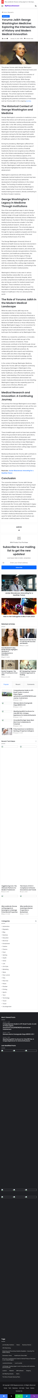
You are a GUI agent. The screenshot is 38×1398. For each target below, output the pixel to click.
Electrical (5, 940)
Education (5, 938)
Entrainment (6, 943)
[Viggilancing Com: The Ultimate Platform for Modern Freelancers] (9, 815)
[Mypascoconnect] (12, 6)
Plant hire (5, 980)
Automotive (6, 926)
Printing (5, 989)
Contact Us (19, 1391)
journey (28, 101)
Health (4, 958)
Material (11, 1370)
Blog (4, 932)
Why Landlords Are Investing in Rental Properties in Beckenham (26, 909)
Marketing (5, 969)
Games (32, 1388)
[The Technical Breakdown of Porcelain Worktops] (31, 1192)
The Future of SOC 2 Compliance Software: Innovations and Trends (28, 888)
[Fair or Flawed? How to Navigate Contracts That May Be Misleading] (31, 1199)
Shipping (28, 1370)
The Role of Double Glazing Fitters (11, 1377)
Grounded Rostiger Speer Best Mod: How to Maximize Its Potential (23, 722)
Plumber (5, 986)
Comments (30, 684)
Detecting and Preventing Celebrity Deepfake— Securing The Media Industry (18, 1351)
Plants (4, 983)
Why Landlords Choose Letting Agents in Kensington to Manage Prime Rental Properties (9, 909)
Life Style (5, 966)
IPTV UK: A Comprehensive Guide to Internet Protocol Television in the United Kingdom (18, 1359)
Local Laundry (18, 1363)
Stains (17, 1373)
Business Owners (26, 1344)
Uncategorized (7, 1006)
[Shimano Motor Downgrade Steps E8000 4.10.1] (7, 705)
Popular (6, 684)
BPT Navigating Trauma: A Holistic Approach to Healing (28, 673)
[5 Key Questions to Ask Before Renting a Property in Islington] (7, 731)
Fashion (5, 946)
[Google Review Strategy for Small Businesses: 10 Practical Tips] (7, 1053)
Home (5, 12)
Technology (6, 998)
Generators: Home (7, 1355)
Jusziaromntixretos (7, 1363)
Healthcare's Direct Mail (20, 1355)
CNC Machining (6, 1348)
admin (4, 38)
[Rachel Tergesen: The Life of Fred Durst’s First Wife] (9, 664)
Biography (11, 12)
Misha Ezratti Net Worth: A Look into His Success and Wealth (28, 641)
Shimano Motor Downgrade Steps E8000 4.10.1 (22, 704)
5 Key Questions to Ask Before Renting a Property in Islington (23, 730)
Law (4, 963)
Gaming (5, 955)
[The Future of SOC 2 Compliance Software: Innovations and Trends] (28, 815)
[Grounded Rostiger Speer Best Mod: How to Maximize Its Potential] (7, 722)
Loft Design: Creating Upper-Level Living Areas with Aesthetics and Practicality (18, 1367)
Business (5, 935)
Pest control (6, 975)
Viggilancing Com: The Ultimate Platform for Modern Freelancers (9, 888)
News (4, 972)
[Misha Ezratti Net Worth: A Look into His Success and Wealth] (28, 633)
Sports (4, 992)
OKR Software (20, 1370)
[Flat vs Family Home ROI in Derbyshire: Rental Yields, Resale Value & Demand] (19, 1265)
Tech (4, 995)
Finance (5, 949)
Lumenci (4, 1370)
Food (4, 952)
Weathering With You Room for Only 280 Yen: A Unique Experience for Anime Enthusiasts (24, 713)
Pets (4, 978)
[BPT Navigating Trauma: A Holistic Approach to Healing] (28, 664)
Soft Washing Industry (8, 1373)
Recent (18, 684)
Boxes (18, 1344)
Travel (4, 1001)
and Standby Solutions (8, 1344)
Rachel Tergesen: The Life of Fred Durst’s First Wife (9, 673)
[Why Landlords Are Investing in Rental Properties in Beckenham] (28, 899)
